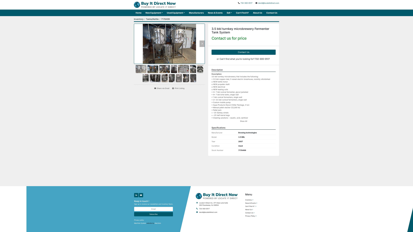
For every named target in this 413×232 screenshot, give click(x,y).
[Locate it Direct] (217, 196)
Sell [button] (228, 12)
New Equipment (153, 12)
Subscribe (153, 214)
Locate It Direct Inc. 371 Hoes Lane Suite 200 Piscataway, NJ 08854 (213, 204)
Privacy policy (139, 220)
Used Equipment (175, 12)
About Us (257, 12)
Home (138, 12)
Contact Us (271, 12)
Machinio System (140, 223)
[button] (154, 13)
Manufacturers (196, 12)
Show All (243, 121)
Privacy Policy (250, 216)
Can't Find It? (242, 12)
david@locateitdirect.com (268, 3)
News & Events (215, 12)
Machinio (158, 223)
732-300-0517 (246, 3)
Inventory (248, 200)
